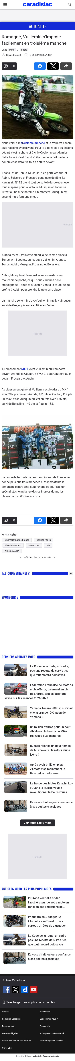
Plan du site (45, 1026)
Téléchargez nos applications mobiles (30, 1002)
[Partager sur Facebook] (40, 65)
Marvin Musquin (13, 545)
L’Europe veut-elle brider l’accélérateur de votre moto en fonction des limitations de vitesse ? (48, 902)
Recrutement (8, 1026)
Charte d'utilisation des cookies (16, 1040)
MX (48, 545)
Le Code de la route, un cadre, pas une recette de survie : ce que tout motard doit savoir (49, 670)
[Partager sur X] (53, 65)
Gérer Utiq (6, 1048)
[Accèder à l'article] (15, 670)
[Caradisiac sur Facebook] (7, 990)
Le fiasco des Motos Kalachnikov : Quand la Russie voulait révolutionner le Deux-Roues (51, 788)
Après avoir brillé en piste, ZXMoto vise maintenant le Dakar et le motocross (47, 769)
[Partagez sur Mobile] (66, 65)
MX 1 (24, 369)
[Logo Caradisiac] (37, 7)
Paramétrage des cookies (51, 1040)
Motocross (34, 545)
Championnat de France (17, 540)
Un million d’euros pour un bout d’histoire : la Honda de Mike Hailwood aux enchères (50, 731)
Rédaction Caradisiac (11, 1019)
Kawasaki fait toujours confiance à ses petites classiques (49, 957)
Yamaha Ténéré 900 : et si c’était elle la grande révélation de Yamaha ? (51, 712)
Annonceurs (45, 1011)
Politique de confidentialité (52, 1033)
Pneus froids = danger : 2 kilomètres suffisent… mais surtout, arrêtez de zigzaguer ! (47, 921)
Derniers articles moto (18, 656)
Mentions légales (10, 1033)
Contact (5, 1011)
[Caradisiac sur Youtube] (33, 990)
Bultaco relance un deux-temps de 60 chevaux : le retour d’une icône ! (50, 750)
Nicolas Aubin (12, 550)
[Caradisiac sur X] (16, 990)
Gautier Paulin (43, 540)
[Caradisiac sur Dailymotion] (25, 990)
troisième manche (33, 143)
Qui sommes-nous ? (49, 1019)
